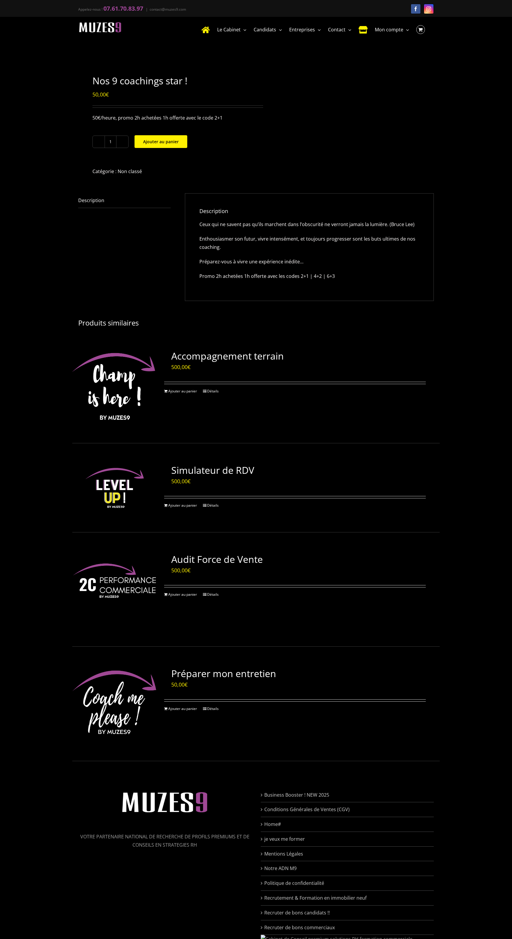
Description (91, 200)
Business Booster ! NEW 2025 (296, 795)
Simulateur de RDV (212, 470)
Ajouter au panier (161, 141)
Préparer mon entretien (223, 673)
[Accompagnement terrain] (114, 386)
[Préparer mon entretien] (114, 703)
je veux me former (284, 839)
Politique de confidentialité (294, 883)
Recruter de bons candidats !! (297, 912)
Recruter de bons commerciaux (299, 927)
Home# (272, 824)
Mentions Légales (283, 854)
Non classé (130, 171)
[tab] (124, 200)
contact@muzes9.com (168, 9)
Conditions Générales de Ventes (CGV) (307, 809)
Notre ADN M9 (280, 868)
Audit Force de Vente (217, 559)
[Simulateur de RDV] (114, 487)
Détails (213, 391)
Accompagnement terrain (227, 355)
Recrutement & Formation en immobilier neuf (315, 898)
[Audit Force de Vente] (114, 589)
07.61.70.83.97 (123, 8)
